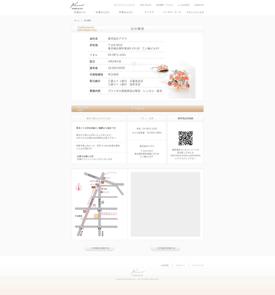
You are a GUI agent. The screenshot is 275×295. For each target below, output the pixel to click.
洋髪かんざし (126, 12)
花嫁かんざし (102, 12)
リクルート (180, 265)
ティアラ (149, 12)
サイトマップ (198, 265)
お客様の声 (199, 5)
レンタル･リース (172, 12)
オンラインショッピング (124, 5)
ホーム (77, 20)
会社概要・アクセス (164, 5)
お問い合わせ (145, 5)
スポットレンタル (195, 12)
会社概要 (165, 265)
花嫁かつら (79, 12)
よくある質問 (183, 5)
